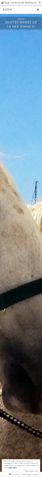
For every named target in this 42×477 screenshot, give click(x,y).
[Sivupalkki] (37, 9)
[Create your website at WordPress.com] (21, 2)
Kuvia (7, 9)
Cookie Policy (12, 467)
